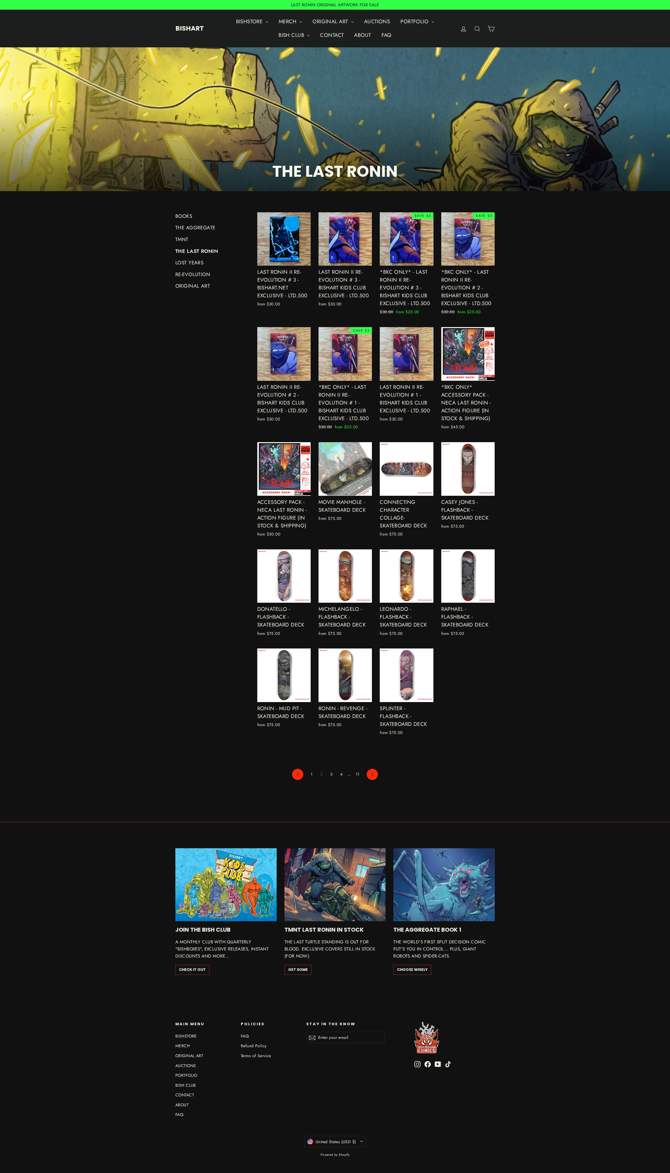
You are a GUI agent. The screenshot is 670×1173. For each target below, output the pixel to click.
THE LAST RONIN (196, 251)
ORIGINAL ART (331, 21)
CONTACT (332, 35)
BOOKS (183, 216)
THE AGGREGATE (195, 227)
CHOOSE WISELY (412, 969)
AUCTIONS (377, 21)
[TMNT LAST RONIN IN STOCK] (335, 884)
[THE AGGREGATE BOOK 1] (444, 884)
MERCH (288, 21)
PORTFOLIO (415, 21)
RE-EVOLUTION (192, 274)
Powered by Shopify (335, 1154)
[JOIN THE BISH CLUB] (226, 884)
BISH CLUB (292, 35)
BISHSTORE (250, 21)
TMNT (181, 239)
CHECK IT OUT (192, 969)
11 (358, 774)
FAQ (387, 35)
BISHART (189, 28)
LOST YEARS (189, 262)
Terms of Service (256, 1056)
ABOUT (362, 35)
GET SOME (298, 969)
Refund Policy (254, 1046)
